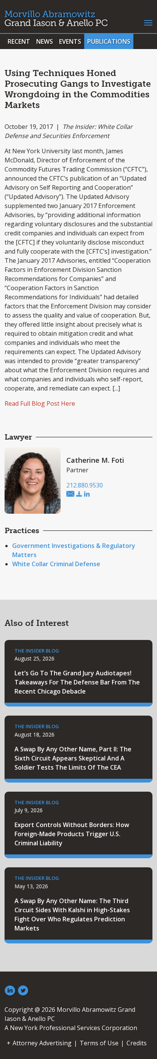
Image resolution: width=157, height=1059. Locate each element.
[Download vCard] (79, 494)
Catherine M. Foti (95, 460)
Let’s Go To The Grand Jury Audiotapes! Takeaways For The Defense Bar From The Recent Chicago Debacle (77, 682)
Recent (19, 41)
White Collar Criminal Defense (56, 564)
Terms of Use (99, 1043)
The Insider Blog (36, 650)
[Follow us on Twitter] (23, 991)
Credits (137, 1043)
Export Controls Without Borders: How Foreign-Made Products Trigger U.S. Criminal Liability (71, 834)
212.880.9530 (84, 485)
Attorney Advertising (42, 1043)
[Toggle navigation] (148, 22)
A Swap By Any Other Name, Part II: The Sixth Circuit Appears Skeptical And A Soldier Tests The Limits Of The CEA (72, 758)
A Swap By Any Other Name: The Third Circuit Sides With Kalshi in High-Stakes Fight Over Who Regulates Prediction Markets (72, 914)
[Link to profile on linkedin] (87, 494)
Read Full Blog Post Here (40, 403)
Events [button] (70, 41)
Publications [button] (108, 41)
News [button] (44, 41)
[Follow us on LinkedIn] (10, 991)
